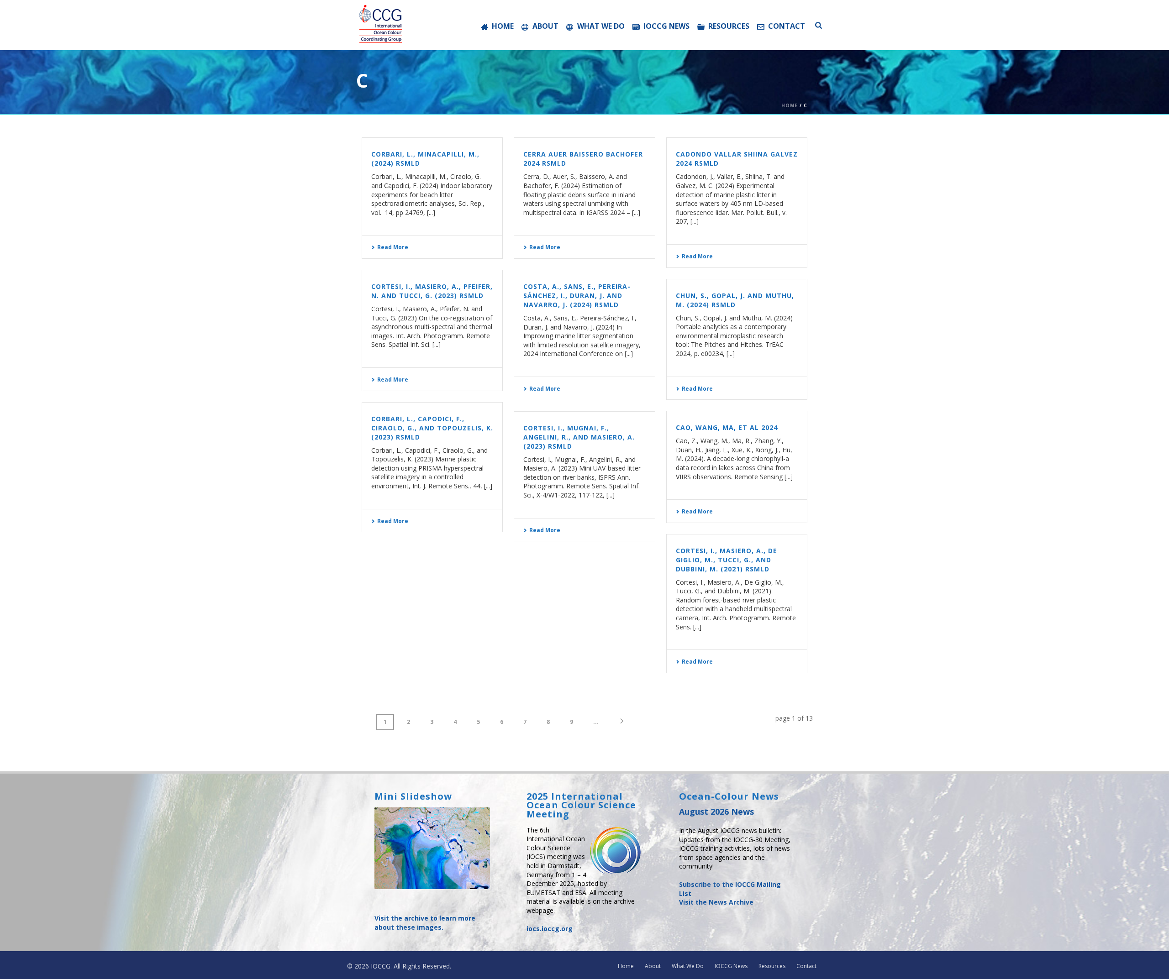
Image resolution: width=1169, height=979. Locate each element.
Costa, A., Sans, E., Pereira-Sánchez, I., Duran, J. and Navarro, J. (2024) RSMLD (577, 295)
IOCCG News (666, 26)
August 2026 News (716, 811)
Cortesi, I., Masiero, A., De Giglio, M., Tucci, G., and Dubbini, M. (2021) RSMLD (726, 559)
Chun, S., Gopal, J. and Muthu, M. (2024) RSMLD (735, 300)
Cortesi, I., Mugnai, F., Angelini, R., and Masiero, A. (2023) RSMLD (579, 437)
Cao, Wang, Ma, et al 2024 (727, 427)
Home (503, 26)
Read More (392, 247)
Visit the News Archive (716, 902)
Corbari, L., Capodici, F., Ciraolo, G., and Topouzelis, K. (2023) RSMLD (432, 427)
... (596, 722)
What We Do (601, 26)
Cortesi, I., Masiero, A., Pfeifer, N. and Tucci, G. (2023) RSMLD (432, 291)
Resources (728, 26)
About (545, 26)
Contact (786, 26)
